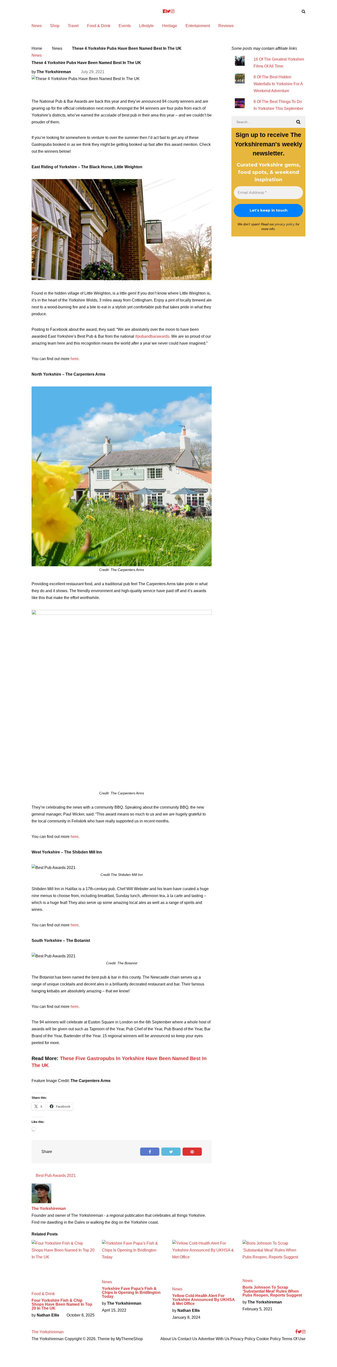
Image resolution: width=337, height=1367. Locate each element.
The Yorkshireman (54, 72)
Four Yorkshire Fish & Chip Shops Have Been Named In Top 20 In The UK (62, 1304)
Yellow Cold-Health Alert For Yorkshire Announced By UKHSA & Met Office (203, 1300)
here (74, 359)
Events (125, 26)
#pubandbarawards (152, 336)
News (37, 26)
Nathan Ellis (48, 1315)
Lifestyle (146, 26)
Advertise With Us (213, 1339)
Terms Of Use (293, 1339)
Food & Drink (98, 26)
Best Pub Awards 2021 (56, 1175)
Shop (54, 26)
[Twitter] (169, 11)
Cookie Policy (268, 1339)
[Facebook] (165, 11)
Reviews (226, 26)
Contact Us (187, 1339)
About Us (168, 1339)
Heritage (169, 26)
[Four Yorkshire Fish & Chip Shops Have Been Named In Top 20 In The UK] (63, 1263)
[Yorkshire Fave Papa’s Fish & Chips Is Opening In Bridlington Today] (133, 1257)
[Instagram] (172, 11)
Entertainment (198, 26)
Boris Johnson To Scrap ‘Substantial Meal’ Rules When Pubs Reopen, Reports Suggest (272, 1291)
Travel (73, 26)
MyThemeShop (129, 1339)
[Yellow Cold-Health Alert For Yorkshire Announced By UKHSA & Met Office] (203, 1261)
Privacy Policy (242, 1339)
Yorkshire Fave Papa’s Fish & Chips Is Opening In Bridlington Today (131, 1293)
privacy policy (285, 224)
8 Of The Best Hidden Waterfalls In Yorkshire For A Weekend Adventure (278, 84)
